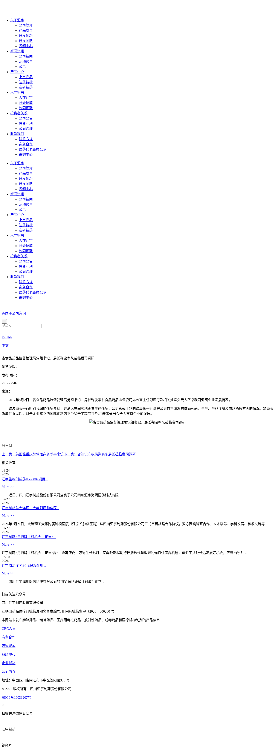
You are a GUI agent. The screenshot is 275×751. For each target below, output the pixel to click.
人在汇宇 (26, 97)
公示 (22, 66)
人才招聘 (17, 92)
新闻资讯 (17, 51)
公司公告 (26, 118)
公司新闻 (26, 56)
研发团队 (26, 41)
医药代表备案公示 (32, 149)
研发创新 (26, 35)
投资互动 (26, 123)
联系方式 (26, 139)
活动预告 (26, 61)
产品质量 (26, 30)
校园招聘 (26, 108)
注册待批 (26, 82)
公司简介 (26, 25)
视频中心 (26, 46)
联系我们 (17, 134)
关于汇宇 (17, 20)
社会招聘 (26, 103)
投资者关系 (19, 113)
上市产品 (26, 77)
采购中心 (26, 154)
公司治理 (26, 128)
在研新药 (26, 87)
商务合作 (26, 144)
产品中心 (17, 72)
